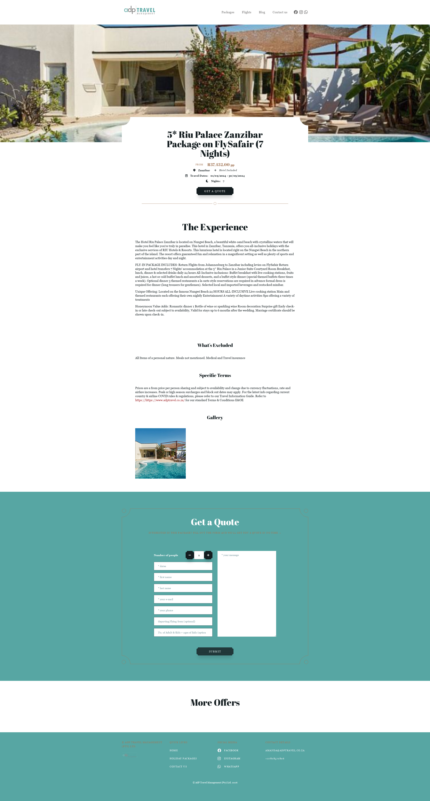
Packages (228, 12)
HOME (174, 750)
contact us (178, 766)
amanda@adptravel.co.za (285, 750)
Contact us (280, 12)
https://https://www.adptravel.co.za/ (160, 400)
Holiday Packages (183, 758)
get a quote (215, 191)
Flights (246, 12)
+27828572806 (274, 758)
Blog (262, 12)
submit (215, 651)
